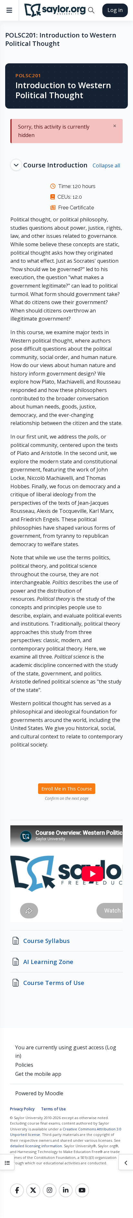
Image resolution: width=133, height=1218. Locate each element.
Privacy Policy (22, 1109)
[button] (91, 10)
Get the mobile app (38, 1073)
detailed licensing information (36, 1145)
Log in (115, 10)
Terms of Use (53, 1109)
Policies (24, 1064)
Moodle (54, 1093)
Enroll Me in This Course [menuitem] (66, 789)
